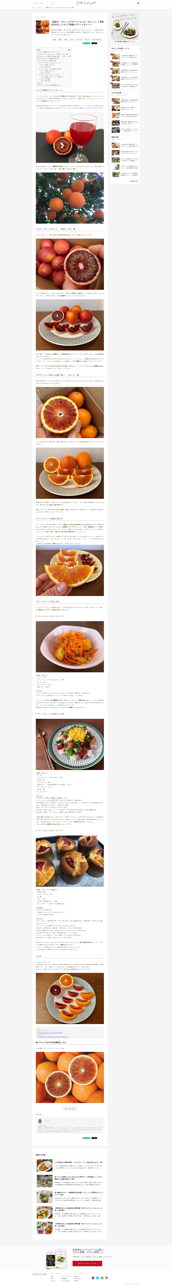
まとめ (40, 83)
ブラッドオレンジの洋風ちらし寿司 (51, 69)
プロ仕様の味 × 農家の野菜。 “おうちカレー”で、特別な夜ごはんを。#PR (78, 1162)
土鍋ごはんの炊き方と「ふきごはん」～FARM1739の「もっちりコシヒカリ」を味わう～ (129, 130)
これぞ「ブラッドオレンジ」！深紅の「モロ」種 (53, 54)
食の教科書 (64, 1278)
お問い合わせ (77, 1278)
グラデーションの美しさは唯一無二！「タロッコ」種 (54, 56)
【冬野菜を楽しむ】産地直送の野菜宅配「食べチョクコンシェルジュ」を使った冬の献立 (78, 1225)
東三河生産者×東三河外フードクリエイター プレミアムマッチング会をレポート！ (130, 152)
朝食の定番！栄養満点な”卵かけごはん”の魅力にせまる (129, 122)
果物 (60, 39)
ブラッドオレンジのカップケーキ (50, 75)
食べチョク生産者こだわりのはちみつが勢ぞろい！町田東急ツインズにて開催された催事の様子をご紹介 (78, 1178)
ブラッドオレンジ (97, 39)
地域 (52, 1276)
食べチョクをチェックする (87, 1263)
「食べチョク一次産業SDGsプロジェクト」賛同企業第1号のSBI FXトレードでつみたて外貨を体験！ (129, 167)
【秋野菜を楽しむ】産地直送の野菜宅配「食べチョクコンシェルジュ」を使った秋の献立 (129, 101)
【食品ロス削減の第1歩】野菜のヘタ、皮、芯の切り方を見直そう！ (130, 115)
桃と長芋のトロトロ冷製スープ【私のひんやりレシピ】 (129, 108)
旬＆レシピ (40, 7)
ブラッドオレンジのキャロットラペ (51, 63)
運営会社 (76, 1280)
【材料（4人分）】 (49, 65)
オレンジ (87, 39)
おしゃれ (79, 39)
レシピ (72, 39)
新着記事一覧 (134, 181)
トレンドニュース (65, 1276)
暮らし (52, 1278)
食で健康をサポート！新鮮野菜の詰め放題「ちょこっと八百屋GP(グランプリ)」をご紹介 (79, 1193)
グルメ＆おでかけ (65, 1280)
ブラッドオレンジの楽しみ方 (47, 60)
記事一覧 (76, 1276)
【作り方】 (47, 67)
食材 (54, 39)
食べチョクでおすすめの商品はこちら (49, 85)
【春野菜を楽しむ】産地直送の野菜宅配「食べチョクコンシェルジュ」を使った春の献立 (78, 1209)
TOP (33, 7)
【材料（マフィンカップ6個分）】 (54, 77)
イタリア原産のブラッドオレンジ (48, 52)
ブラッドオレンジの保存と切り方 (48, 58)
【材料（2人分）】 (49, 71)
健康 (66, 39)
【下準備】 (47, 79)
